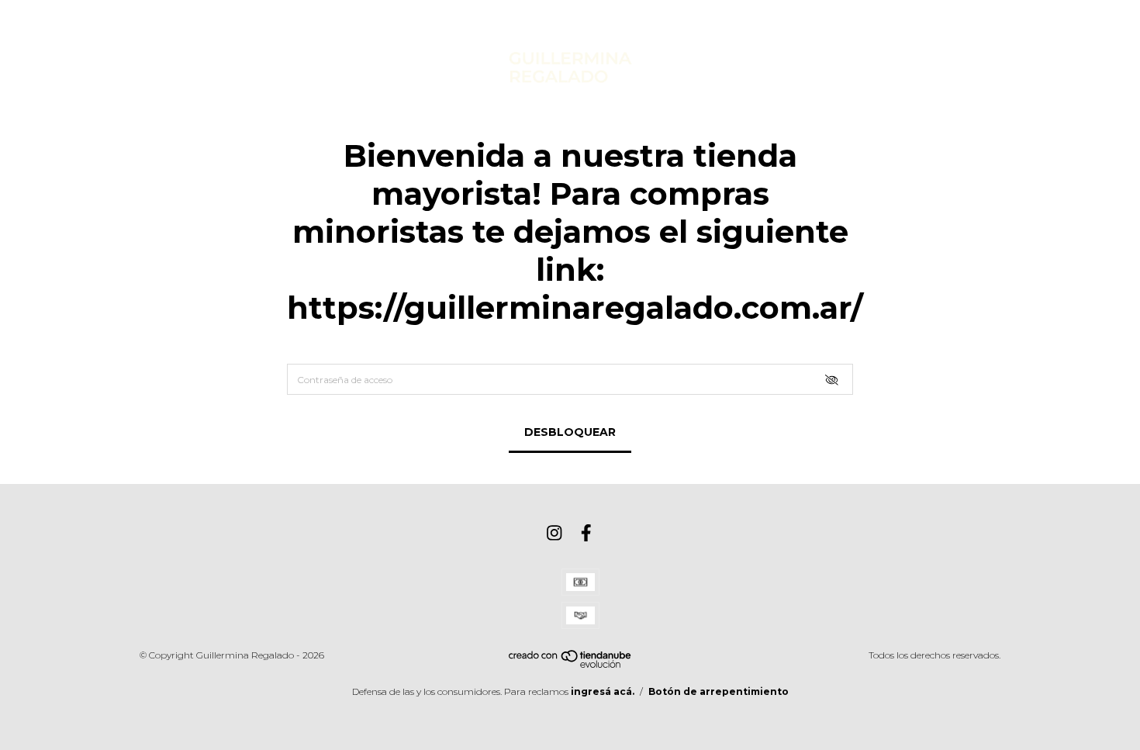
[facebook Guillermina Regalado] (586, 533)
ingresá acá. (602, 691)
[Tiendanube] (571, 664)
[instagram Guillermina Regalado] (554, 533)
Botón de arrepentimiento (718, 691)
